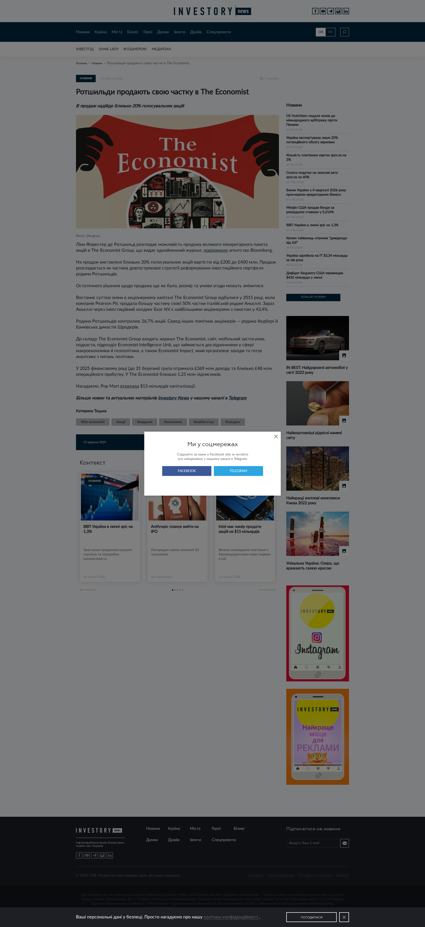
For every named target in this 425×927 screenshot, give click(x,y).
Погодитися (311, 917)
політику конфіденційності (231, 917)
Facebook (187, 471)
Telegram (238, 471)
